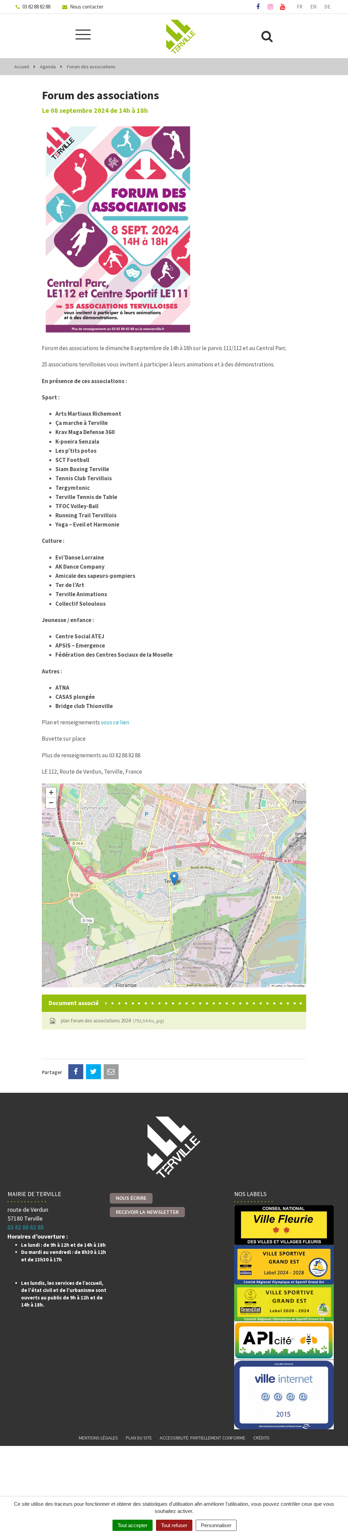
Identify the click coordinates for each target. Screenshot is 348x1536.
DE (327, 6)
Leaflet (278, 985)
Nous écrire (131, 1198)
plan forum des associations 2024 (111, 1020)
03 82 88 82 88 (25, 1227)
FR (299, 6)
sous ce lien (115, 722)
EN (313, 6)
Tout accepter (132, 1525)
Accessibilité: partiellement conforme (202, 1438)
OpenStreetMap (295, 985)
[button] (174, 878)
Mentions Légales (98, 1438)
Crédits (261, 1438)
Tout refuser (174, 1525)
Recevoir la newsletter (147, 1212)
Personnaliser (216, 1525)
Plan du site (139, 1438)
